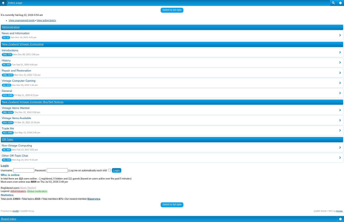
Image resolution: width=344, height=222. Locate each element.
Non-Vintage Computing (17, 145)
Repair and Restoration (16, 70)
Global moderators (37, 191)
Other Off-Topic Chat (15, 155)
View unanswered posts (22, 20)
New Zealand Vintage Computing (23, 44)
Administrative (11, 27)
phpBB (15, 211)
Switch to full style (172, 10)
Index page (15, 2)
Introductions (10, 50)
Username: (7, 170)
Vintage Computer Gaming (18, 80)
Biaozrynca (93, 199)
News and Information (15, 33)
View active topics (46, 20)
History (6, 60)
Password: (40, 170)
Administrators (18, 191)
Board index (8, 218)
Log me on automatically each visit (88, 170)
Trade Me (8, 128)
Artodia (339, 211)
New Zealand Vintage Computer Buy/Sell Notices (33, 102)
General (7, 90)
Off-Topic (7, 139)
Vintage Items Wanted (15, 108)
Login (5, 165)
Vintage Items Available (16, 118)
